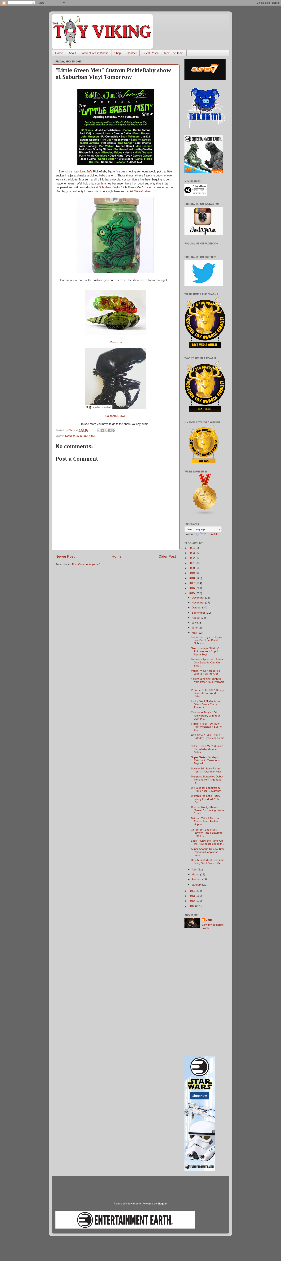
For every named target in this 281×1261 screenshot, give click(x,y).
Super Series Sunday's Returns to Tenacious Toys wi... (205, 760)
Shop (117, 53)
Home (59, 53)
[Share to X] (106, 430)
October (197, 607)
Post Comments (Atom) (86, 564)
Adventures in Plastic (95, 53)
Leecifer (70, 435)
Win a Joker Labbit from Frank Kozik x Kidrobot (206, 789)
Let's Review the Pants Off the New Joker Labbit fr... (207, 842)
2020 (192, 568)
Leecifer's (86, 171)
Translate (212, 534)
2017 (192, 583)
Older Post (167, 556)
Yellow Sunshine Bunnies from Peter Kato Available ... (207, 681)
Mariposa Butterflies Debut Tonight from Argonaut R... (207, 779)
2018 (192, 578)
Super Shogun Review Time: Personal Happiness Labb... (208, 852)
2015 (192, 593)
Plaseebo (116, 342)
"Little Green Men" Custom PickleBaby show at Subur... (207, 749)
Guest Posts (150, 53)
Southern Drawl (115, 415)
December (198, 597)
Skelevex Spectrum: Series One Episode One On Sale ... (207, 662)
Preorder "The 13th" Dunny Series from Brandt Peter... (207, 693)
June (195, 627)
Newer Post (65, 556)
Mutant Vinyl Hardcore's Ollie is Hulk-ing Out (205, 672)
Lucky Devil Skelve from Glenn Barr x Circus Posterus (205, 704)
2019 (192, 573)
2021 (192, 563)
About (72, 53)
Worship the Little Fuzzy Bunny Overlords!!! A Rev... (205, 798)
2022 (192, 557)
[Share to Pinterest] (113, 430)
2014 (192, 891)
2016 (192, 588)
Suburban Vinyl (85, 435)
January (197, 884)
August (196, 617)
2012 (192, 900)
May (195, 632)
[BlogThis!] (102, 430)
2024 (192, 548)
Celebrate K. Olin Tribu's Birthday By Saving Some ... (207, 738)
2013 (192, 896)
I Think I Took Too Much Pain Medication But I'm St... (206, 726)
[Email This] (99, 430)
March (196, 874)
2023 (192, 553)
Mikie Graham (143, 191)
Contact (131, 53)
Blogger (162, 1203)
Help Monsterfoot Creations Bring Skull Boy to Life (207, 862)
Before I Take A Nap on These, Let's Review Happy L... (205, 821)
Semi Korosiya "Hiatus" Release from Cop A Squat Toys (205, 651)
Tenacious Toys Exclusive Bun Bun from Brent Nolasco (206, 640)
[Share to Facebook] (110, 430)
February (198, 879)
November (198, 602)
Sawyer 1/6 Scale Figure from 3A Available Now (206, 770)
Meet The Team (174, 53)
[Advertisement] (205, 993)
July (194, 622)
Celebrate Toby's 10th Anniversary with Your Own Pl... (205, 715)
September (199, 612)
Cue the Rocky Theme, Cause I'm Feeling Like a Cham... (207, 810)
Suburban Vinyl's (109, 187)
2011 (192, 906)
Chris (208, 919)
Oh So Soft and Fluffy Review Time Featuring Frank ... (206, 832)
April (195, 869)
